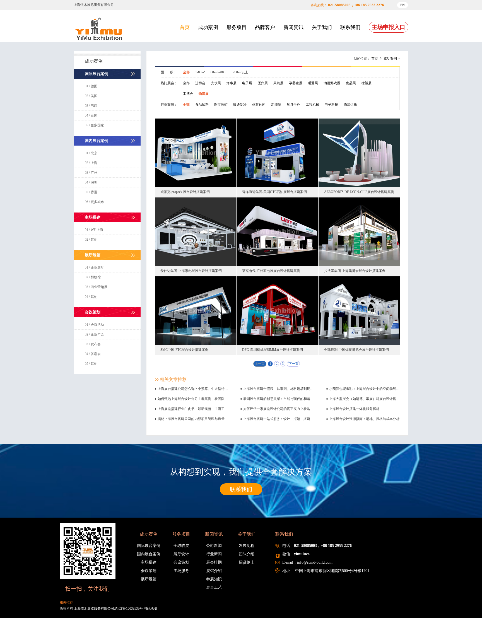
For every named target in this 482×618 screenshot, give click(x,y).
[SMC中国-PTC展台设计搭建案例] (195, 310)
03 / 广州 (91, 173)
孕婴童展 (295, 83)
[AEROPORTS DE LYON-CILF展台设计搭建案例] (359, 152)
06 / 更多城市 (94, 202)
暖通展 (313, 83)
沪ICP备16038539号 (128, 608)
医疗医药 (221, 105)
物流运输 (350, 105)
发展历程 (246, 546)
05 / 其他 (91, 364)
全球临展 (181, 546)
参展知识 (214, 579)
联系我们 (350, 27)
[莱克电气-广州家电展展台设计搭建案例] (277, 231)
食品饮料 (202, 105)
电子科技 (331, 105)
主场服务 (181, 571)
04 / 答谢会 (93, 354)
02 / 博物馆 (93, 277)
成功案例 (208, 27)
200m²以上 (240, 72)
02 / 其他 (91, 240)
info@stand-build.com (314, 562)
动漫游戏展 (332, 83)
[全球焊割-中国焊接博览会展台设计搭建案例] (359, 310)
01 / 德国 (91, 86)
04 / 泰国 (91, 115)
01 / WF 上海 (94, 230)
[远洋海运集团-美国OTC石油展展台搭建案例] (277, 152)
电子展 (247, 83)
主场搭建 (148, 562)
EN (402, 5)
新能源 (276, 105)
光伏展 (216, 83)
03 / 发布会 (93, 344)
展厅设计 (181, 554)
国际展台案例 (148, 546)
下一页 (293, 364)
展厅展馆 (148, 579)
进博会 (200, 83)
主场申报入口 (388, 27)
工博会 (188, 94)
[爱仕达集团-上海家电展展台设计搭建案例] (195, 231)
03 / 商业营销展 (96, 287)
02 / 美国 (91, 96)
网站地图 (150, 608)
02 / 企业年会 (94, 334)
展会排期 (214, 562)
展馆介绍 (214, 571)
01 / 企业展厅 (94, 267)
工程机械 (312, 105)
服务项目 (236, 27)
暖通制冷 (240, 105)
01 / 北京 (91, 153)
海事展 (231, 83)
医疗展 (263, 83)
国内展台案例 (148, 554)
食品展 (351, 83)
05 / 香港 (91, 192)
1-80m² (200, 72)
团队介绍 (246, 554)
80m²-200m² (219, 72)
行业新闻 (214, 554)
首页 (185, 27)
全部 (186, 72)
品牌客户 (265, 27)
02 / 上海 (91, 163)
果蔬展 (278, 83)
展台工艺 (214, 587)
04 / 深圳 (91, 182)
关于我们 (322, 27)
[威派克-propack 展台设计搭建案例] (195, 152)
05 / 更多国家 (94, 125)
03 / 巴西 (91, 106)
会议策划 (148, 571)
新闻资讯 (293, 27)
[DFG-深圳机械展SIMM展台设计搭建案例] (277, 310)
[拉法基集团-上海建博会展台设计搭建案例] (359, 231)
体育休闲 (259, 105)
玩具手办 (293, 105)
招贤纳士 (246, 562)
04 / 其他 (91, 297)
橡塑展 (367, 83)
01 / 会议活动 (94, 325)
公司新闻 (214, 546)
